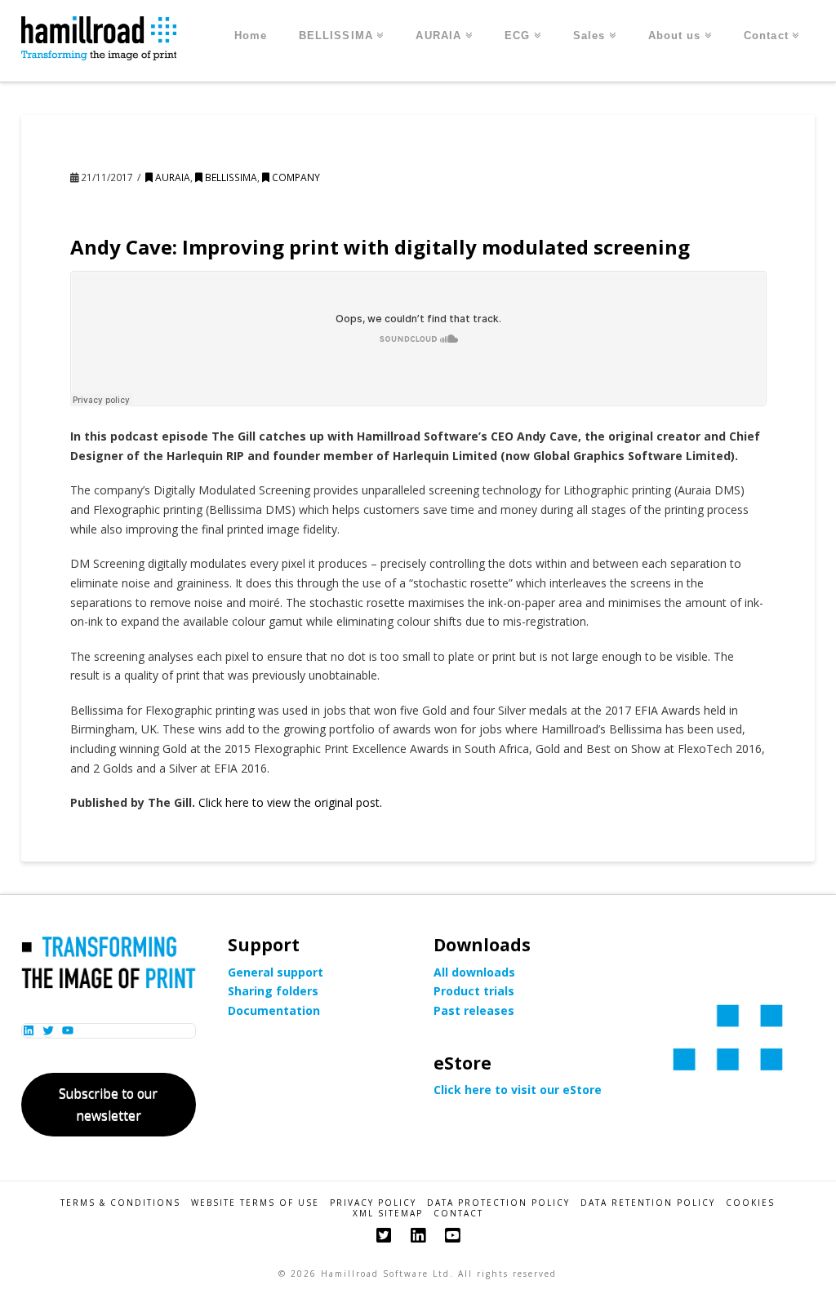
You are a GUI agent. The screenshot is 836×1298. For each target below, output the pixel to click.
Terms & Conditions (120, 1203)
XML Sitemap (388, 1213)
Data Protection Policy (498, 1203)
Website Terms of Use (255, 1203)
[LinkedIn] (418, 1235)
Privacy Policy (373, 1203)
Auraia (171, 177)
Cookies (750, 1203)
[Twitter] (383, 1235)
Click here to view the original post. (290, 802)
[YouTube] (452, 1235)
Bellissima (229, 177)
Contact (458, 1213)
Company (294, 177)
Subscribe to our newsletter (108, 1104)
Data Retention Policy (647, 1203)
